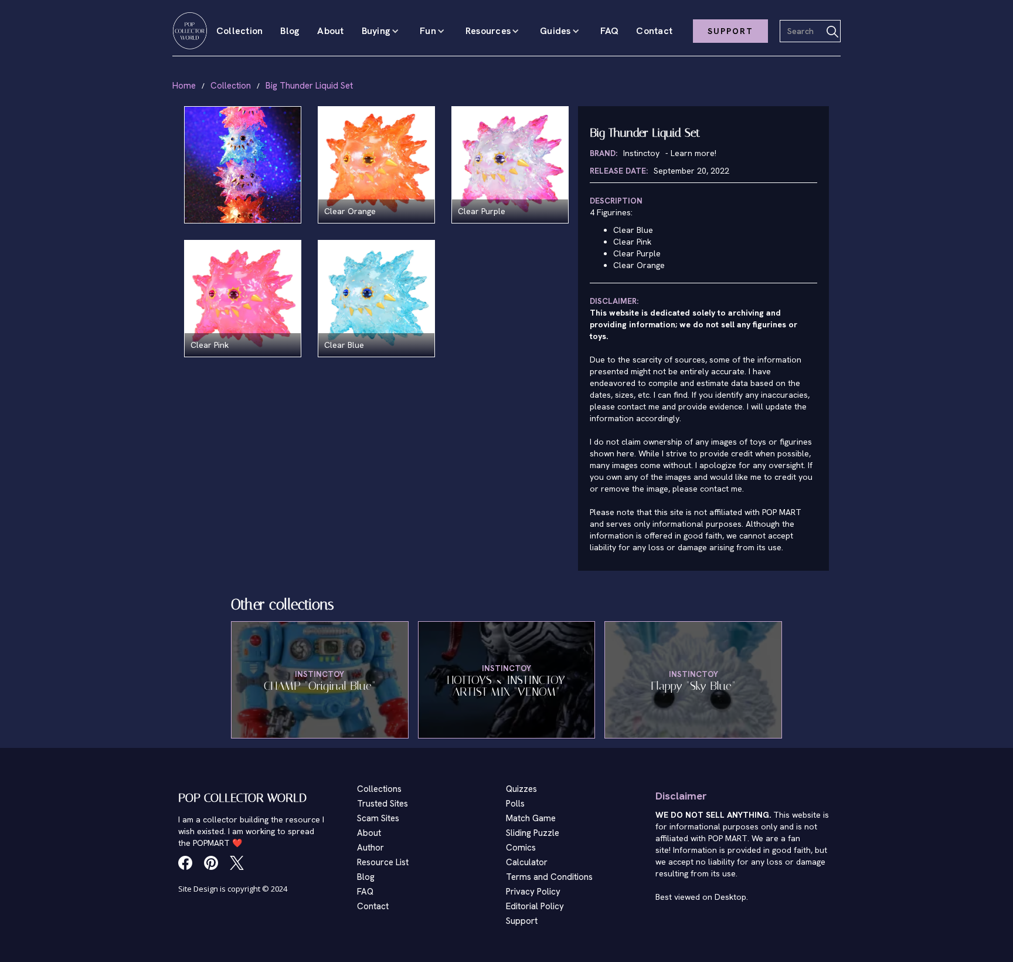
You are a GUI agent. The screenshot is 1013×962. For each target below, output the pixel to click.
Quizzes (521, 789)
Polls (515, 803)
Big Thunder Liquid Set (309, 86)
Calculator (527, 862)
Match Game (531, 818)
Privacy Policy (533, 891)
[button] (382, 31)
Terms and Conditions (549, 877)
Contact (654, 31)
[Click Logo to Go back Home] (190, 31)
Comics (521, 847)
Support (522, 921)
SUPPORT (730, 31)
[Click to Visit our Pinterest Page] (211, 863)
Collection (239, 31)
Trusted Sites (382, 803)
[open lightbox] (242, 164)
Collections (379, 789)
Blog (290, 31)
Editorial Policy (535, 906)
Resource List (383, 862)
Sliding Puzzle (532, 833)
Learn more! (693, 153)
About (330, 31)
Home (184, 86)
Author (370, 847)
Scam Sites (378, 818)
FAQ (609, 31)
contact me (721, 488)
